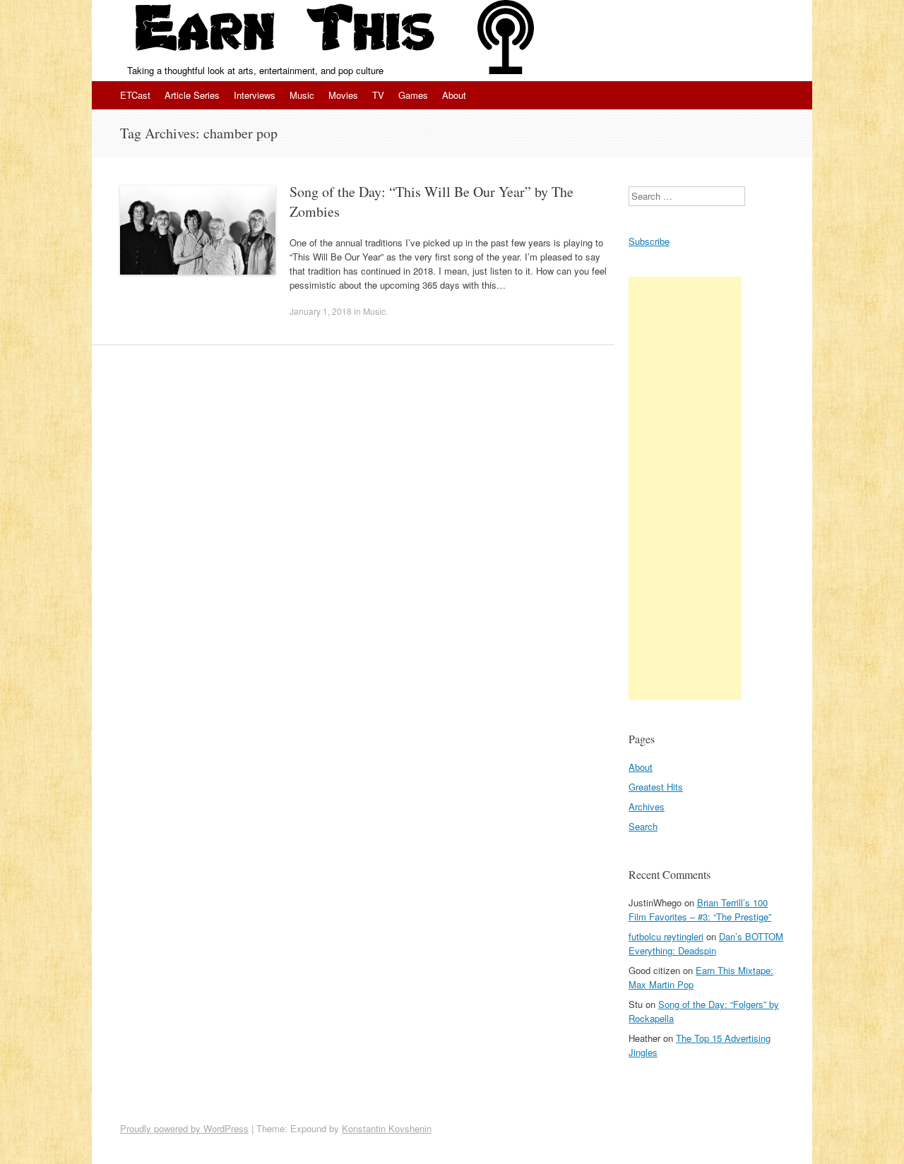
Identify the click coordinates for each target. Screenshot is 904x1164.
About (454, 95)
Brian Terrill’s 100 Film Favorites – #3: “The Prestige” (700, 909)
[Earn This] (284, 32)
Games (413, 95)
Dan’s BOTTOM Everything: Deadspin (706, 943)
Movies (343, 95)
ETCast (135, 95)
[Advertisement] (685, 488)
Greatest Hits (656, 786)
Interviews (254, 95)
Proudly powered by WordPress (184, 1128)
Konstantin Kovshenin (387, 1128)
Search (643, 826)
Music (302, 95)
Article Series (192, 95)
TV (378, 95)
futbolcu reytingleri (666, 936)
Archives (647, 806)
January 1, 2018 (321, 311)
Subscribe (649, 241)
